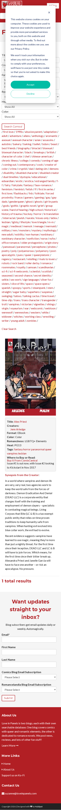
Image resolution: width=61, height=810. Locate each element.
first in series (46, 189)
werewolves (22, 312)
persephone (39, 246)
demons (54, 168)
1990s (19, 131)
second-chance (23, 275)
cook (40, 164)
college (24, 160)
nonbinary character (13, 238)
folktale (39, 193)
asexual (6, 140)
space (29, 283)
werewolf (7, 312)
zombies (31, 320)
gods (6, 205)
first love (8, 131)
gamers (29, 197)
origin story (51, 242)
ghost (29, 201)
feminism (7, 189)
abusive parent (33, 131)
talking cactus (31, 296)
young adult (17, 320)
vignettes (39, 304)
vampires (14, 304)
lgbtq (15, 222)
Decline (31, 93)
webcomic (37, 308)
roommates (8, 267)
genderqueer (16, 201)
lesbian (6, 222)
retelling (32, 259)
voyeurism (16, 308)
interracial (9, 218)
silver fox (46, 279)
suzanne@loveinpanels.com (21, 793)
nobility (19, 234)
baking (27, 144)
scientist (35, 271)
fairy (7, 185)
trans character (31, 300)
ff (36, 189)
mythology (50, 230)
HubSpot (39, 806)
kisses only (42, 218)
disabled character (27, 172)
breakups (39, 152)
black (28, 152)
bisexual (47, 148)
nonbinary (47, 234)
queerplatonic (42, 254)
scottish (47, 271)
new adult (7, 234)
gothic (14, 205)
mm (15, 230)
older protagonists (32, 242)
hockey (28, 213)
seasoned (7, 275)
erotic (19, 181)
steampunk (39, 287)
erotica (29, 181)
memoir (27, 226)
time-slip (7, 300)
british (50, 152)
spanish (6, 287)
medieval (16, 226)
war (26, 308)
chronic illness (10, 160)
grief (41, 205)
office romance (10, 242)
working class (33, 316)
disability (8, 172)
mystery (37, 230)
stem (50, 287)
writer (5, 320)
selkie (5, 279)
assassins (48, 140)
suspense (47, 291)
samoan (31, 267)
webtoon (50, 308)
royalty (21, 267)
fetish (29, 189)
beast (54, 144)
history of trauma (12, 213)
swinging (7, 296)
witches (18, 316)
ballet (36, 144)
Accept (30, 84)
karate (30, 218)
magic (5, 226)
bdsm (45, 144)
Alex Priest (20, 421)
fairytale (17, 185)
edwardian (8, 181)
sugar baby (19, 291)
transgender (49, 300)
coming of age (50, 160)
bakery (17, 144)
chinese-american (42, 156)
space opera (42, 283)
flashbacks (20, 193)
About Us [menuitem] (8, 769)
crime (13, 168)
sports (26, 287)
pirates (52, 246)
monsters (24, 230)
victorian (26, 304)
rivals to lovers (47, 259)
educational (39, 176)
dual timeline (10, 176)
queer (28, 254)
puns (20, 254)
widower (7, 316)
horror (38, 213)
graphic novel (28, 205)
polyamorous (26, 250)
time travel (48, 296)
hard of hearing (19, 209)
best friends (9, 148)
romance (46, 263)
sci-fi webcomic (19, 271)
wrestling (48, 316)
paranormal (23, 246)
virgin (5, 308)
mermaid (51, 226)
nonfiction (33, 238)
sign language (31, 279)
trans (17, 300)
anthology (38, 135)
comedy (35, 160)
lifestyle (25, 222)
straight (6, 291)
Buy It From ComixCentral (22, 460)
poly (14, 250)
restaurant (19, 259)
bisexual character (12, 152)
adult (5, 135)
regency (6, 259)
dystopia (25, 176)
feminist (19, 189)
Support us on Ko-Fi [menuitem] (13, 775)
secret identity (42, 275)
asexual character (22, 140)
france (19, 197)
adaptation (50, 131)
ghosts (39, 201)
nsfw (52, 238)
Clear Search (9, 328)
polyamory (42, 250)
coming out (9, 164)
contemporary (26, 164)
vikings (51, 304)
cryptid (22, 168)
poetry (5, 250)
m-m (51, 222)
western (35, 312)
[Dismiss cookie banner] (49, 13)
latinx (54, 218)
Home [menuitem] (7, 763)
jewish (20, 218)
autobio (6, 144)
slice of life (17, 283)
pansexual (9, 246)
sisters (5, 283)
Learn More (9, 745)
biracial (36, 148)
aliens (26, 135)
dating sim (41, 168)
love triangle (39, 222)
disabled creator (49, 172)
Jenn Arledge (17, 429)
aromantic (52, 135)
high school (36, 209)
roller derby (32, 263)
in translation (51, 213)
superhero (34, 291)
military (6, 230)
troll (4, 304)
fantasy (28, 185)
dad (31, 168)
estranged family (45, 181)
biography (24, 148)
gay (48, 197)
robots (6, 263)
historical (50, 209)
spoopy (16, 287)
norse (44, 238)
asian (38, 140)
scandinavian (45, 267)
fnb (31, 193)
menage (39, 226)
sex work (16, 279)
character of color (12, 156)
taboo (17, 296)
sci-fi (5, 271)
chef (27, 156)
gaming (39, 197)
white (45, 312)
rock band (18, 263)
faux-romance (43, 185)
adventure (15, 135)
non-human (32, 234)
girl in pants (51, 201)
